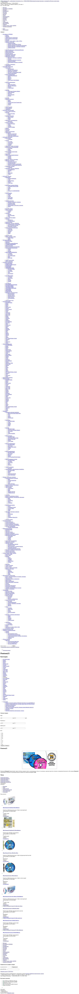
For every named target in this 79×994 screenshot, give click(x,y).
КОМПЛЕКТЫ (8, 291)
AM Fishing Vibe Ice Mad (13, 186)
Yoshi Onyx (7, 341)
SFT (9, 171)
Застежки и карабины (10, 533)
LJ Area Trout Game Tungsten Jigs (14, 102)
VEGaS (9, 539)
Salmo (9, 212)
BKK (9, 479)
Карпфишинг (6, 10)
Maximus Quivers (11, 295)
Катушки (5, 12)
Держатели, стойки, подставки (11, 146)
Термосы (5, 24)
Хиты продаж (6, 788)
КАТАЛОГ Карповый (7, 137)
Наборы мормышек (12, 178)
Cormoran (10, 143)
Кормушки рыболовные (10, 535)
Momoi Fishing (8, 355)
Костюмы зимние (9, 594)
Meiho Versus (10, 117)
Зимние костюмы (11, 204)
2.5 (2, 744)
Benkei (6, 303)
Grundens (10, 607)
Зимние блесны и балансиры (11, 37)
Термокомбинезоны (12, 602)
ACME (9, 448)
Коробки (7, 556)
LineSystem (7, 312)
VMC (9, 510)
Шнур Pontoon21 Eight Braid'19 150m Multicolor (12, 830)
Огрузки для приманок (10, 526)
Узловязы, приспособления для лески (13, 587)
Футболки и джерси (9, 628)
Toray (6, 336)
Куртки (9, 597)
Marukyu (9, 464)
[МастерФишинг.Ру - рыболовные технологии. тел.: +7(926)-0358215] (15, 1)
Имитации (10, 121)
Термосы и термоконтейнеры (9, 630)
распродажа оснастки (5, 780)
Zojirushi (7, 631)
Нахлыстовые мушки (9, 52)
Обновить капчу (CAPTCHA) (6, 971)
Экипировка (5, 22)
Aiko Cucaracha (11, 94)
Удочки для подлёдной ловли (11, 227)
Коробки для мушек (9, 115)
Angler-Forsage (11, 620)
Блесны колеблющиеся (10, 82)
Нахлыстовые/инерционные (11, 247)
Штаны (9, 604)
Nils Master (10, 198)
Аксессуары (7, 67)
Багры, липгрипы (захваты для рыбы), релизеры (15, 576)
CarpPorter (10, 167)
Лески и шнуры (8, 106)
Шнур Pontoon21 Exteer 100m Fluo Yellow (10, 852)
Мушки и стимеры (9, 122)
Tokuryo (7, 335)
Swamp (9, 611)
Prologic (9, 157)
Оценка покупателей (7, 789)
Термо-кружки (11, 637)
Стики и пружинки (9, 467)
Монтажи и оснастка (9, 160)
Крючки (4, 18)
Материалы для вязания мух (11, 120)
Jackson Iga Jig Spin (12, 473)
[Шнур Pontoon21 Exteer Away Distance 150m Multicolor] (9, 894)
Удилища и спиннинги (10, 64)
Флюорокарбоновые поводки (14, 548)
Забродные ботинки (12, 134)
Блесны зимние (8, 193)
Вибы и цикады (8, 435)
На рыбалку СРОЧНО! (8, 8)
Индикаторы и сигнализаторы (11, 147)
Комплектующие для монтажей (14, 164)
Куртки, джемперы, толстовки (14, 603)
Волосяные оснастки (12, 161)
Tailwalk (7, 333)
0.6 (2, 735)
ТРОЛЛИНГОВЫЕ (9, 287)
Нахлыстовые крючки (10, 505)
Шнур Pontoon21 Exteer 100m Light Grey (10, 875)
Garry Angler (10, 441)
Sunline (6, 332)
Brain (9, 256)
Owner (9, 104)
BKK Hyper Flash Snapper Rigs (14, 413)
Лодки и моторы (6, 639)
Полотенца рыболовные (10, 585)
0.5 (2, 734)
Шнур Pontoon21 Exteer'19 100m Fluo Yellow (11, 908)
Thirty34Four (10, 488)
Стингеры (7, 495)
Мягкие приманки (9, 51)
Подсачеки (7, 584)
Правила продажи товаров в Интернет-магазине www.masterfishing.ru (20, 702)
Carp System (10, 142)
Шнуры (4, 14)
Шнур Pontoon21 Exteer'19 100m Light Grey (11, 920)
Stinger (6, 330)
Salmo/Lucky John (9, 363)
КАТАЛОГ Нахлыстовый (8, 110)
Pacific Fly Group (11, 123)
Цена (4, 787)
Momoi (6, 316)
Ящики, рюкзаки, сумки (10, 236)
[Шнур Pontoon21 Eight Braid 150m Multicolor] (9, 805)
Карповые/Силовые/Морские (11, 243)
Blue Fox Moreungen (12, 85)
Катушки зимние (9, 208)
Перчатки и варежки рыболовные (12, 614)
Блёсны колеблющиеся (10, 443)
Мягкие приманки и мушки (11, 459)
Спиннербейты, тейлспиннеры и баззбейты (14, 469)
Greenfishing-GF (11, 169)
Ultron (6, 369)
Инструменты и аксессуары (11, 151)
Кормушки (7, 153)
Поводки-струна (11, 545)
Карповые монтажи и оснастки (14, 60)
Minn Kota (7, 640)
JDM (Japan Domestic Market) (14, 91)
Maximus (10, 231)
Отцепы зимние (11, 221)
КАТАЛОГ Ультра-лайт (8, 66)
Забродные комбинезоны (13, 136)
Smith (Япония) (11, 92)
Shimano (9, 158)
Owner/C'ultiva (11, 508)
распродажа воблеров (5, 778)
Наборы (7, 128)
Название (5, 786)
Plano (9, 573)
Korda (9, 149)
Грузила (9, 58)
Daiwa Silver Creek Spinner (13, 80)
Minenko (9, 170)
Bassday (9, 86)
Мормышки (7, 177)
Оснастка (5, 19)
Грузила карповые (9, 521)
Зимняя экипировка (9, 200)
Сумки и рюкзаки (9, 565)
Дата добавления (6, 790)
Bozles (9, 416)
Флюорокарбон (6, 16)
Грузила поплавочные (10, 522)
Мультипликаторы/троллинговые (12, 246)
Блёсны (7, 35)
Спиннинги (7, 109)
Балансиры (7, 420)
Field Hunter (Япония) (12, 75)
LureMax (10, 559)
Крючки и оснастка (9, 99)
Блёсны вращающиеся (10, 451)
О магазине (5, 701)
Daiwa (9, 188)
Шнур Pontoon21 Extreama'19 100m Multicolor (11, 932)
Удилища (5, 13)
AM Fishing (10, 536)
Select (6, 327)
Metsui (9, 76)
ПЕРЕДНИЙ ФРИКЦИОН (11, 252)
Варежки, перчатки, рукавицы (14, 202)
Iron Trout (10, 468)
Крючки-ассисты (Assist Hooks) (12, 484)
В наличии (5, 792)
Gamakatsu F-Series (12, 507)
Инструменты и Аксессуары (11, 38)
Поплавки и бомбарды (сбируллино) (13, 549)
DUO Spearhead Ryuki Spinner (14, 456)
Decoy (9, 100)
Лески (4, 15)
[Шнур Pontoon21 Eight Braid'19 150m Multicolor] (9, 827)
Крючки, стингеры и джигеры (9, 477)
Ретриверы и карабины (10, 586)
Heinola (9, 214)
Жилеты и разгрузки (12, 133)
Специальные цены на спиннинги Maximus (9, 647)
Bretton (9, 79)
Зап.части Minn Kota (12, 643)
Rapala (9, 118)
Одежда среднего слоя (10, 600)
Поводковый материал (7, 377)
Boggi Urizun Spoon (12, 446)
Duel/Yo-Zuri (8, 307)
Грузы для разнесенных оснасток (12, 525)
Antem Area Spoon (11, 84)
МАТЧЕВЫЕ (8, 283)
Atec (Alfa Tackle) (11, 255)
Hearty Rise (10, 609)
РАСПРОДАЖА (8, 241)
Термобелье (7, 622)
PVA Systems (8, 138)
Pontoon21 (7, 320)
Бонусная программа (9, 706)
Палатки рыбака (8, 222)
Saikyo (9, 509)
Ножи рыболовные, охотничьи (11, 582)
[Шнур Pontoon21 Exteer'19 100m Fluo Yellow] (12, 906)
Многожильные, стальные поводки (15, 546)
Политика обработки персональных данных (14, 710)
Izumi (9, 425)
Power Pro (7, 322)
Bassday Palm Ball (11, 439)
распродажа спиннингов (5, 782)
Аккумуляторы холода (12, 633)
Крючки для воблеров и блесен (14, 44)
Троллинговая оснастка (10, 552)
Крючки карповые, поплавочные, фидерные (17, 45)
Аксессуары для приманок (11, 540)
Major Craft (7, 314)
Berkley (7, 304)
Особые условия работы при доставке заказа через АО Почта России (19, 703)
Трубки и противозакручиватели (15, 165)
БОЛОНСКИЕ (8, 265)
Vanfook (9, 125)
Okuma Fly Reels (11, 113)
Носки (9, 206)
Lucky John (10, 183)
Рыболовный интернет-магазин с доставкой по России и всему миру (44, 1)
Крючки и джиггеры (9, 42)
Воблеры (7, 36)
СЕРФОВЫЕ (8, 289)
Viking (9, 174)
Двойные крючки (11, 43)
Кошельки (7, 564)
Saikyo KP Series (11, 483)
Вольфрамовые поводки (13, 544)
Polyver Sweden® (11, 612)
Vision (9, 114)
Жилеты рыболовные (9, 593)
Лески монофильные (7, 344)
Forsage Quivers (11, 294)
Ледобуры (7, 213)
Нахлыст (5, 9)
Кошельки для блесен (12, 71)
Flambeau (10, 558)
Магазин (5, 7)
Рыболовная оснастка (10, 56)
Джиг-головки (8, 487)
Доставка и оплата (9, 708)
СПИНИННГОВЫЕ (9, 268)
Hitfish (9, 424)
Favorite (9, 280)
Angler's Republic (11, 433)
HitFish (9, 101)
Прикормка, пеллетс (12, 226)
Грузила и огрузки (7, 520)
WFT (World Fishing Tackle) (11, 338)
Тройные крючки (11, 47)
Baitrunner (7, 242)
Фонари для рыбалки (9, 588)
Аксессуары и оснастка (10, 111)
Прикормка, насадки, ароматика (12, 168)
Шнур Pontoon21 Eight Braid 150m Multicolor (11, 807)
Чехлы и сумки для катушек (11, 567)
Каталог (2, 32)
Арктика (7, 632)
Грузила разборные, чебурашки (12, 524)
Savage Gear (7, 325)
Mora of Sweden (11, 215)
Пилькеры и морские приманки (12, 412)
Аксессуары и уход (9, 300)
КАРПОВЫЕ (8, 266)
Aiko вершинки (11, 298)
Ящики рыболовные (12, 73)
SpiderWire (7, 329)
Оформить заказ (10, 992)
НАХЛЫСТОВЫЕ (9, 285)
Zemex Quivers (11, 297)
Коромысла (10, 219)
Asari (9, 415)
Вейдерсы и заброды (9, 592)
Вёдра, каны (8, 555)
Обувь (6, 606)
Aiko (9, 83)
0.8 (2, 738)
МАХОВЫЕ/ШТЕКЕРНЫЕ (11, 284)
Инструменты (6, 23)
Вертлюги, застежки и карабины (15, 57)
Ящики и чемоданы (9, 568)
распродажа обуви (4, 779)
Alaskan (9, 619)
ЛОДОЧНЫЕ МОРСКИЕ (10, 288)
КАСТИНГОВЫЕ (9, 275)
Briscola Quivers (11, 293)
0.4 (2, 733)
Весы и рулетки (8, 577)
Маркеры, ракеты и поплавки (11, 159)
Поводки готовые (11, 61)
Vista (9, 216)
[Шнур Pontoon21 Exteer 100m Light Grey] (9, 873)
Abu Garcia (10, 254)
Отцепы (7, 583)
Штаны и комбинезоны (13, 599)
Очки (4, 21)
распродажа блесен (4, 777)
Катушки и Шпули (7, 240)
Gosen (6, 311)
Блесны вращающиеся (10, 74)
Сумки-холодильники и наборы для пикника (17, 635)
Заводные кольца (9, 531)
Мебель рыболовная (9, 581)
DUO (9, 414)
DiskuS (9, 181)
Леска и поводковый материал (11, 155)
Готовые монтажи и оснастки (11, 478)
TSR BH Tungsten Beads (13, 527)
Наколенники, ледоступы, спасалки (15, 205)
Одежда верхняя (8, 595)
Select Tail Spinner (11, 474)
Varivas (6, 337)
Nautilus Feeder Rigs (12, 480)
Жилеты (9, 605)
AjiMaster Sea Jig (11, 492)
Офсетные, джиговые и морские (12, 511)
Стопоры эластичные (9, 550)
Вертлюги (7, 530)
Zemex (6, 342)
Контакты (7, 709)
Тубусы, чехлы (8, 566)
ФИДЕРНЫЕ (8, 290)
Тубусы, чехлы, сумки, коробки (9, 25)
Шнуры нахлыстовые (10, 131)
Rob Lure (10, 93)
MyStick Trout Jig (11, 491)
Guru (9, 482)
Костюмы (10, 596)
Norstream (7, 318)
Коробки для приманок (13, 70)
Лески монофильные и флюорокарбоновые (14, 49)
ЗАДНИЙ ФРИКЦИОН (10, 244)
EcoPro (9, 196)
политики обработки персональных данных (34, 973)
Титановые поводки (12, 547)
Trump (9, 124)
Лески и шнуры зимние (10, 217)
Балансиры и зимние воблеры (11, 185)
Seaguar (7, 326)
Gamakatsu (7, 351)
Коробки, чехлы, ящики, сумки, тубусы (13, 40)
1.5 (2, 741)
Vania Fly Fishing (11, 127)
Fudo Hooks (10, 500)
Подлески (7, 129)
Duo (9, 189)
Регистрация (5, 29)
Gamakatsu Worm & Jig (12, 517)
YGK (6, 340)
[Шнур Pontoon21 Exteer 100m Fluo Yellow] (9, 850)
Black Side (10, 257)
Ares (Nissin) (10, 273)
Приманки (5, 17)
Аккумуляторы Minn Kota (13, 641)
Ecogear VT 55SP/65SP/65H (13, 190)
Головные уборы (11, 203)
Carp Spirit (10, 139)
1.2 (2, 740)
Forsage (9, 281)
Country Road (10, 87)
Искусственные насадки (13, 225)
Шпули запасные (9, 261)
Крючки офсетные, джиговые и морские (16, 46)
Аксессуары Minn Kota (12, 642)
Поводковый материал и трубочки (15, 62)
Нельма (9, 251)
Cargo (9, 179)
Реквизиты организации (10, 705)
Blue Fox (10, 77)
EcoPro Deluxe (11, 180)
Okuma (9, 248)
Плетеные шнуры (9, 53)
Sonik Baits (10, 172)
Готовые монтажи (11, 162)
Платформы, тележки (9, 166)
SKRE (9, 616)
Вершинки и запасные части (11, 292)
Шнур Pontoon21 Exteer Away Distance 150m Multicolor (13, 896)
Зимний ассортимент (7, 26)
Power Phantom (8, 321)
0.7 (2, 736)
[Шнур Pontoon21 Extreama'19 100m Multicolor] (13, 930)
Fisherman (10, 228)
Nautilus (9, 103)
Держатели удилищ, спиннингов (12, 578)
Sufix (6, 331)
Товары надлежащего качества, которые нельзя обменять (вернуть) (19, 707)
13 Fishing (10, 253)
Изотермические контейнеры (14, 634)
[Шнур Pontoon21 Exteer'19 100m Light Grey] (12, 918)
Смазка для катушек (9, 260)
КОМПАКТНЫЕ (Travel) (10, 264)
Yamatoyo (7, 339)
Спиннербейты (8, 108)
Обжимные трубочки (9, 541)
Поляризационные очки (10, 54)
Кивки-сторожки (9, 209)
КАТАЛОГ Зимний (7, 176)
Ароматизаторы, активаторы (14, 224)
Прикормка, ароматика (10, 55)
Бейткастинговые (9, 245)
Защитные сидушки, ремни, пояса (12, 626)
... (8, 48)
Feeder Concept (8, 309)
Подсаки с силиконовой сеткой (14, 72)
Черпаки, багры (8, 235)
